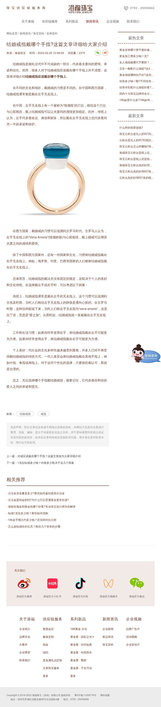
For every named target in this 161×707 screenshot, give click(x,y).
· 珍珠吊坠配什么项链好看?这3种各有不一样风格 (136, 87)
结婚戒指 (25, 414)
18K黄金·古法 (78, 629)
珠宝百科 (38, 33)
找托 (45, 652)
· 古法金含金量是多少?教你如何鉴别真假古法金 (35, 493)
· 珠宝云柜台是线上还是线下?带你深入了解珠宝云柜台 (136, 159)
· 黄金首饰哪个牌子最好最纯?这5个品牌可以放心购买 (136, 50)
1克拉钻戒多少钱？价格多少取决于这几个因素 (45, 463)
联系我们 (133, 21)
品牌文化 (24, 637)
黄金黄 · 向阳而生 (81, 652)
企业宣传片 (133, 644)
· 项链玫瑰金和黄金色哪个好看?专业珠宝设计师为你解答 (41, 506)
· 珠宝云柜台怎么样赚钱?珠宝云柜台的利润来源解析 (136, 146)
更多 (45, 676)
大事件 (23, 644)
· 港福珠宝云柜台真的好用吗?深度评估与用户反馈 (136, 165)
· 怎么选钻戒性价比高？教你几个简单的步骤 (33, 526)
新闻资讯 (92, 21)
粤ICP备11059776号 (85, 695)
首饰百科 (52, 33)
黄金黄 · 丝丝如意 (81, 644)
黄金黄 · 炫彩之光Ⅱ (82, 637)
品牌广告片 (133, 629)
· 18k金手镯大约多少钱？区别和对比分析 (31, 520)
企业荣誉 (24, 652)
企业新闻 (107, 629)
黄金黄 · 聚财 (78, 660)
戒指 (43, 414)
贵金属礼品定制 (52, 660)
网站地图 (105, 695)
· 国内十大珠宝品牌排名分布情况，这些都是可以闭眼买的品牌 (136, 93)
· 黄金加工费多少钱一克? (133, 56)
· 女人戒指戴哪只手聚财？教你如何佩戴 (136, 62)
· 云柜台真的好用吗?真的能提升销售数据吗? (136, 177)
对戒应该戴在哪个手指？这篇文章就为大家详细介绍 (49, 456)
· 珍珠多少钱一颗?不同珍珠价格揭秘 (136, 81)
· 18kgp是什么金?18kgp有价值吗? (136, 100)
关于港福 (28, 21)
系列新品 (72, 21)
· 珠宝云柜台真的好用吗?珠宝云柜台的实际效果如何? (136, 171)
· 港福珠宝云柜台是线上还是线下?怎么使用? (136, 152)
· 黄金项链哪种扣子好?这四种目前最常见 (136, 75)
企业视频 (112, 21)
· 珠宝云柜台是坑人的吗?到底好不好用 (136, 134)
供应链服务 (50, 21)
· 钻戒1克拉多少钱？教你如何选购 (27, 513)
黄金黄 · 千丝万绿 (81, 668)
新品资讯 (107, 637)
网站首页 (11, 33)
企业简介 (24, 629)
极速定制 (48, 637)
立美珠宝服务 (51, 668)
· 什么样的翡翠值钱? (130, 127)
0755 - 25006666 (142, 8)
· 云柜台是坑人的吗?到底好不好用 (136, 140)
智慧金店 (48, 629)
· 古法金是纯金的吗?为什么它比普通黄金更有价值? (37, 500)
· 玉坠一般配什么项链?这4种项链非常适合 (136, 68)
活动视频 (131, 637)
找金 (45, 644)
